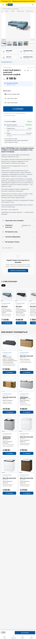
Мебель (12, 11)
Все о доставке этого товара (10, 138)
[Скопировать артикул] (12, 247)
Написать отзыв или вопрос (18, 270)
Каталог (7, 11)
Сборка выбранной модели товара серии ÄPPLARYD (16, 140)
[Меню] (3, 4)
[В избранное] (31, 70)
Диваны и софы (20, 11)
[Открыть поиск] (33, 4)
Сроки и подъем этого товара (11, 142)
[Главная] (2, 11)
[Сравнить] (28, 70)
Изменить (29, 121)
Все (3, 285)
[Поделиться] (24, 70)
